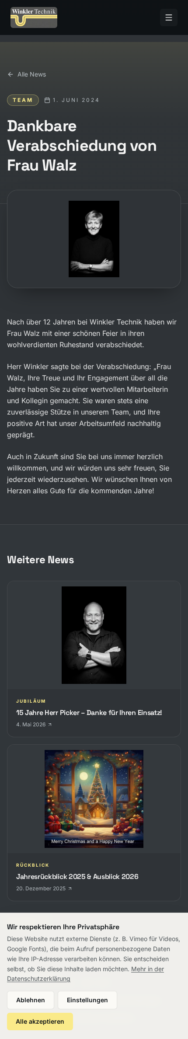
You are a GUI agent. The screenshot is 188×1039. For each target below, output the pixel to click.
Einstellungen (87, 1000)
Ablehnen (30, 1000)
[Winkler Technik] (33, 17)
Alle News (31, 74)
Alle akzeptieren (40, 1021)
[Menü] (169, 17)
